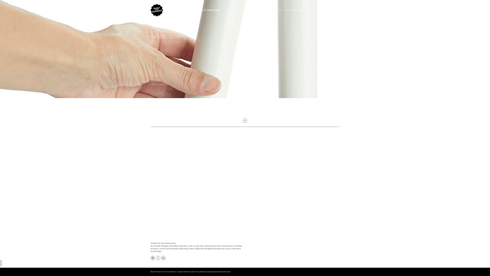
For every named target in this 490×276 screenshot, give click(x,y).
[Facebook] (158, 258)
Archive (328, 10)
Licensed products (314, 10)
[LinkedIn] (163, 258)
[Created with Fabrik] (1, 263)
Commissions (276, 10)
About (336, 10)
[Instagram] (153, 258)
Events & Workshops (294, 10)
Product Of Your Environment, (163, 243)
